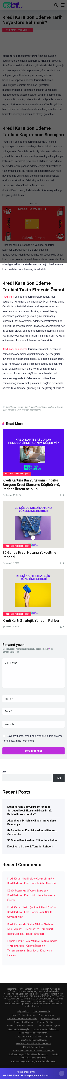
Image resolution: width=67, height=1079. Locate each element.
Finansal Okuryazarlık (50, 1018)
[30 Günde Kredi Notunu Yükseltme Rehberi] (33, 524)
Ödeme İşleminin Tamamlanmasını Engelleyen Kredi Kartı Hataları (29, 950)
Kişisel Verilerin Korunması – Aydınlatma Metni (33, 1015)
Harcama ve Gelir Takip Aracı (46, 1029)
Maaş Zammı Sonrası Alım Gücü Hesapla (33, 1036)
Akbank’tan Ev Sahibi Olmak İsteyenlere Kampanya (31, 822)
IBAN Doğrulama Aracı (33, 1047)
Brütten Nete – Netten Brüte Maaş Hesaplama (33, 1050)
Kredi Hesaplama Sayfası (48, 1025)
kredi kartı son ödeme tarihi (29, 410)
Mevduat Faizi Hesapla (18, 1029)
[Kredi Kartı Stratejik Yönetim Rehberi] (33, 592)
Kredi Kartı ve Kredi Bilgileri (17, 473)
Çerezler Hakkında (41, 1011)
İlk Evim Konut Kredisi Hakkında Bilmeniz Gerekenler (32, 832)
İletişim (55, 1054)
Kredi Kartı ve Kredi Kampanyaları (22, 1018)
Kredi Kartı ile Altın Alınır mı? (40, 883)
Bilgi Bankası (23, 1011)
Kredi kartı (8, 296)
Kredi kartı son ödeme (14, 349)
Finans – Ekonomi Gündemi (20, 1025)
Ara (4, 772)
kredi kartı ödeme (38, 407)
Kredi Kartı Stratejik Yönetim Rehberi (31, 621)
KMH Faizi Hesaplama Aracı (34, 1057)
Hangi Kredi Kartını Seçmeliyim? (33, 1033)
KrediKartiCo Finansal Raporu (33, 1040)
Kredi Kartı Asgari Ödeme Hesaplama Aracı (28, 1054)
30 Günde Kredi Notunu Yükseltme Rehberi (33, 840)
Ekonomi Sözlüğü (45, 1022)
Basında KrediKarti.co (24, 1022)
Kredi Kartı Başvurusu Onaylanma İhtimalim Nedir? (33, 1061)
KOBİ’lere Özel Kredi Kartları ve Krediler (33, 1043)
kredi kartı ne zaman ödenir (18, 407)
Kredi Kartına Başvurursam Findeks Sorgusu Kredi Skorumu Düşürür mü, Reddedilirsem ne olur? (31, 484)
